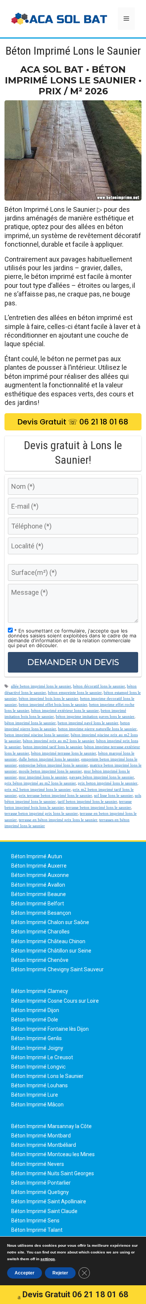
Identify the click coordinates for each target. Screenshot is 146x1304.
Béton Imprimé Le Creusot (42, 1057)
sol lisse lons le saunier (113, 795)
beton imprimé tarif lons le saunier (52, 746)
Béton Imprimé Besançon (41, 913)
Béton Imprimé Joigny (37, 1048)
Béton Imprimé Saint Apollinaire (48, 1201)
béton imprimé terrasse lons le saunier (63, 753)
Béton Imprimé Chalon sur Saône (50, 922)
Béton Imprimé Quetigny (40, 1192)
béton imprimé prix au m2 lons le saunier (58, 740)
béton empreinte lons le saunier (75, 692)
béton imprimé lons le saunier (30, 722)
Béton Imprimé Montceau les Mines (53, 1154)
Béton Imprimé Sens (35, 1221)
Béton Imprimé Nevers (37, 1164)
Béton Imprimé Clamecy (39, 991)
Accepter (24, 1273)
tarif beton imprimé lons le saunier (87, 801)
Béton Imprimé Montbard (41, 1136)
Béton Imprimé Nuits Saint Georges (52, 1173)
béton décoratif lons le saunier (99, 686)
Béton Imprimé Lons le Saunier (47, 1076)
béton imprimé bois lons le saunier (48, 698)
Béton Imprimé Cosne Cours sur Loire (55, 1001)
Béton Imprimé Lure (34, 1095)
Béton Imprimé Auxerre (39, 866)
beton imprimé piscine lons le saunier (36, 734)
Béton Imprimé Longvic (38, 1067)
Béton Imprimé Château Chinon (48, 941)
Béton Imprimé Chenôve (40, 960)
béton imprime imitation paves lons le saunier (95, 716)
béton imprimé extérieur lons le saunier (65, 710)
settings (47, 1259)
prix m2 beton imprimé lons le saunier (37, 789)
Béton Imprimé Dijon (35, 1010)
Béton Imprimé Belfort (37, 904)
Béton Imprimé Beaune (38, 894)
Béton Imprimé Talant (37, 1230)
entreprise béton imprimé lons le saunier (53, 765)
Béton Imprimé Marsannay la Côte (51, 1126)
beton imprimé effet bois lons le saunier (53, 704)
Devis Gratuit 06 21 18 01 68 (75, 1294)
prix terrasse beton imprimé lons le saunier (55, 795)
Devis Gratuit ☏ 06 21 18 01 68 (73, 422)
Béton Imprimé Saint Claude (44, 1211)
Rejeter (60, 1273)
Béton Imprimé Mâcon (37, 1105)
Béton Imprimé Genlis (36, 1038)
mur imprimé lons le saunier (43, 777)
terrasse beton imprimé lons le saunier (98, 807)
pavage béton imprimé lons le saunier (101, 777)
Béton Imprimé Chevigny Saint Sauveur (57, 969)
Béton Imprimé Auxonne (40, 875)
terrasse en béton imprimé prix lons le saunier (58, 819)
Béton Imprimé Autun (36, 856)
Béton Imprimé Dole (34, 1020)
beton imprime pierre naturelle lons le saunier (97, 728)
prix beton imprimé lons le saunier (107, 783)
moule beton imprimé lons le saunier (50, 771)
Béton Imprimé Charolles (40, 932)
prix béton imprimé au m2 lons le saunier (40, 783)
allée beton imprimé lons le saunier (41, 686)
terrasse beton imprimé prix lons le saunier (41, 813)
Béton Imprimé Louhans (39, 1085)
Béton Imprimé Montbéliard (43, 1145)
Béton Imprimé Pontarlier (41, 1183)
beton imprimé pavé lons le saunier (88, 722)
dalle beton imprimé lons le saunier (49, 759)
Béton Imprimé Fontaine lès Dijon (50, 1029)
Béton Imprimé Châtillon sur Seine (51, 951)
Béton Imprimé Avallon (38, 885)
